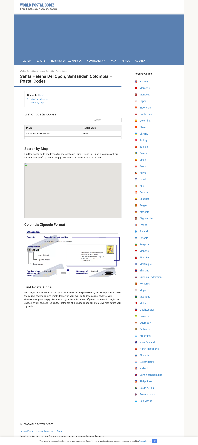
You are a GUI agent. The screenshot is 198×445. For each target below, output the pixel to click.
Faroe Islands (147, 394)
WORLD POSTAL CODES (37, 5)
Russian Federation (151, 277)
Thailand (144, 270)
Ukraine (144, 133)
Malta (143, 303)
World (22, 71)
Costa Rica (146, 114)
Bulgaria (144, 244)
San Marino (146, 400)
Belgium (144, 205)
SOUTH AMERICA (96, 60)
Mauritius (145, 296)
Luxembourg (147, 361)
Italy (142, 185)
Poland (143, 166)
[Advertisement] (99, 34)
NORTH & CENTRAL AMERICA (66, 60)
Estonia (144, 237)
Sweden (144, 153)
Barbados (145, 329)
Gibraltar (144, 257)
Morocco (145, 88)
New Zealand (147, 342)
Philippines (146, 381)
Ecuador (144, 198)
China (143, 127)
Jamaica (144, 316)
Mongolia (145, 94)
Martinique (146, 264)
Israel (143, 179)
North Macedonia (149, 348)
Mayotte (144, 290)
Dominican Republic (151, 374)
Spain (143, 159)
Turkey (143, 140)
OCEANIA (140, 60)
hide (41, 95)
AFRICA (126, 60)
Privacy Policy (26, 431)
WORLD (27, 60)
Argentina (145, 335)
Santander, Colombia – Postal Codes (52, 71)
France (143, 224)
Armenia (144, 211)
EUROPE (41, 60)
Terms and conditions (45, 431)
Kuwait (143, 172)
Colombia (31, 71)
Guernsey (145, 322)
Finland (144, 231)
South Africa (147, 387)
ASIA (113, 60)
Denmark (145, 192)
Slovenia (144, 355)
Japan (143, 101)
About (59, 431)
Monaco (144, 250)
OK (155, 441)
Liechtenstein (147, 309)
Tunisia (144, 146)
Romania (145, 283)
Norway (144, 81)
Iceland (144, 368)
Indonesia (145, 107)
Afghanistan (147, 218)
